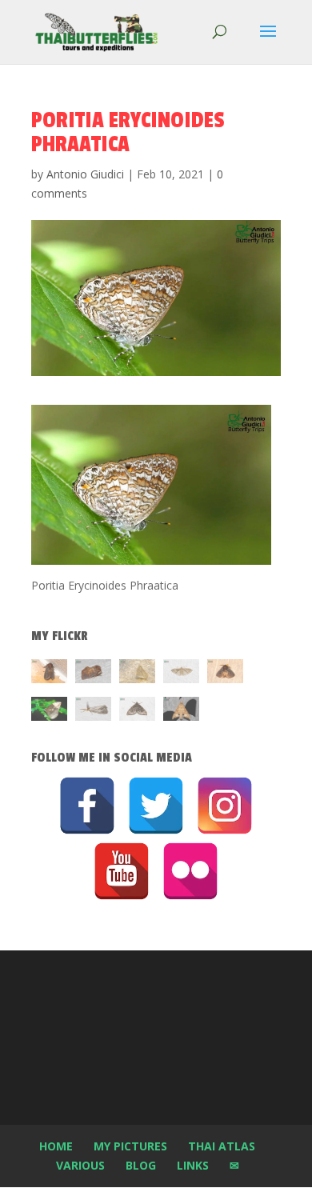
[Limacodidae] (49, 674)
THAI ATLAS (221, 1146)
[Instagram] (225, 805)
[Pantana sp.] (93, 711)
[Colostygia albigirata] (137, 711)
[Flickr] (190, 871)
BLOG (141, 1165)
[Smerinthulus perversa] (181, 711)
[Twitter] (156, 805)
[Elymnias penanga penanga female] (49, 711)
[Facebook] (87, 805)
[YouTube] (121, 871)
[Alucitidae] (181, 674)
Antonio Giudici (85, 174)
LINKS (193, 1165)
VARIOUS (80, 1165)
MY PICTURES (130, 1146)
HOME (56, 1146)
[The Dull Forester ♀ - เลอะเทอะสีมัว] (137, 674)
